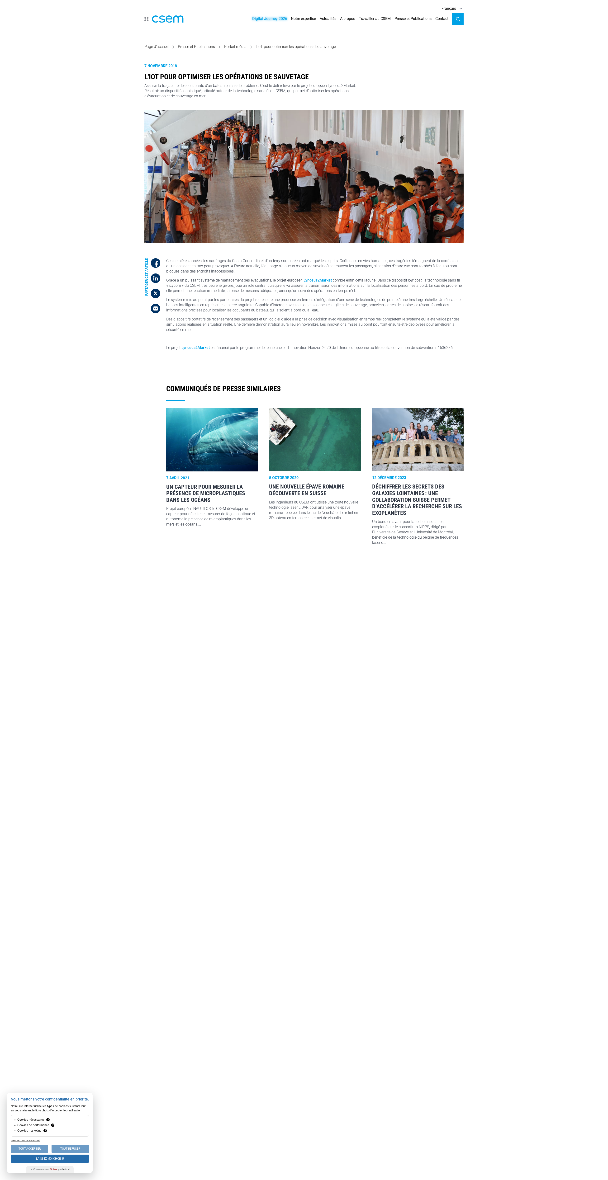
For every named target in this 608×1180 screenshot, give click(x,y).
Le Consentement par (50, 1169)
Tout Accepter (30, 1148)
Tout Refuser (70, 1148)
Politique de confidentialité (25, 1140)
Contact (441, 18)
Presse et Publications (413, 18)
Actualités (328, 18)
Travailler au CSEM (375, 18)
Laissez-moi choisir (50, 1158)
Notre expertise (303, 18)
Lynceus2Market (318, 280)
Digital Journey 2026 (269, 18)
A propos (347, 18)
